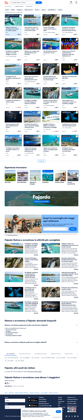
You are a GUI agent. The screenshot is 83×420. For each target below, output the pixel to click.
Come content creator (71, 401)
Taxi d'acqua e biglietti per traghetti (14, 335)
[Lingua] (71, 2)
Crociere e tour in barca (11, 329)
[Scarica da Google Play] (33, 400)
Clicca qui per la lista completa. (35, 371)
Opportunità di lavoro (61, 402)
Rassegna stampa (61, 407)
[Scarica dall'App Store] (33, 405)
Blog (59, 405)
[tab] (11, 354)
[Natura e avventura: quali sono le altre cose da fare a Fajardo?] (76, 325)
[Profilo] (76, 2)
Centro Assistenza (42, 399)
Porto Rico (11, 392)
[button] (13, 25)
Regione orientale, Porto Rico (21, 392)
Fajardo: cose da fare (34, 392)
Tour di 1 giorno (9, 334)
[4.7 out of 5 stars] (8, 386)
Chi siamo (60, 399)
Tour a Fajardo (44, 392)
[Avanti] (78, 175)
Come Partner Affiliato (71, 403)
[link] (13, 25)
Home (6, 392)
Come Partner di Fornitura (72, 399)
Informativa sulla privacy (12, 235)
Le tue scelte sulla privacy (44, 405)
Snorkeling (8, 331)
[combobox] (22, 2)
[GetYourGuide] (6, 3)
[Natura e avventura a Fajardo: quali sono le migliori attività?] (76, 342)
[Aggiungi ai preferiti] (20, 16)
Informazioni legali (42, 401)
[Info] (21, 12)
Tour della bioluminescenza (12, 332)
